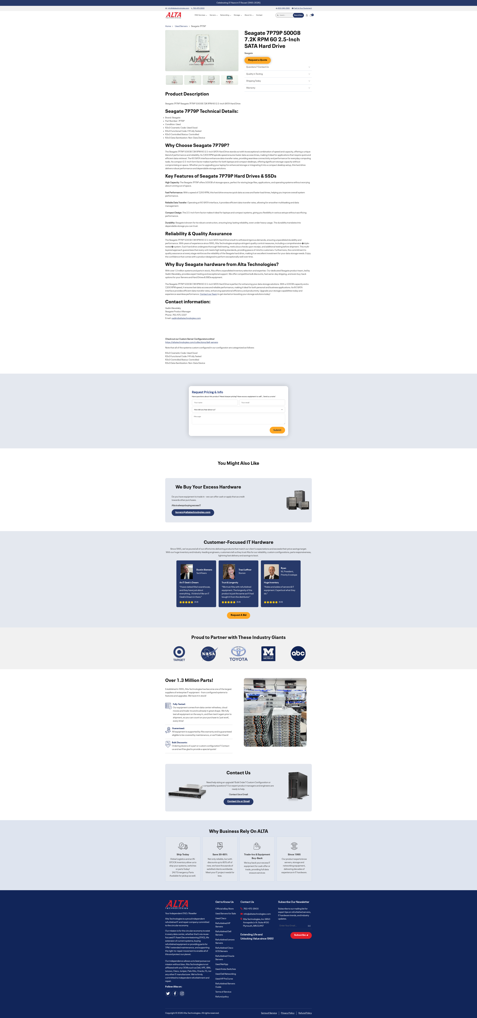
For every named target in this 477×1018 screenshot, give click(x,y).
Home (168, 26)
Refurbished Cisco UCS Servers (224, 949)
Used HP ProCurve (224, 979)
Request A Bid (238, 615)
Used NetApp (221, 964)
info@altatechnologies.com (257, 914)
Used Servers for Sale (225, 914)
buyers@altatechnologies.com (192, 512)
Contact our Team (208, 294)
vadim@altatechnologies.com (186, 318)
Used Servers (181, 26)
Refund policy (222, 997)
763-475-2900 (251, 909)
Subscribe (300, 935)
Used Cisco (220, 918)
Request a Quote (257, 60)
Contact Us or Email (238, 801)
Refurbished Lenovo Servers (225, 941)
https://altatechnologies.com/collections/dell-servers (191, 342)
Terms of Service (223, 992)
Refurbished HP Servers (222, 925)
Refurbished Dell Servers (223, 933)
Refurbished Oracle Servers (224, 958)
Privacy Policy (287, 1013)
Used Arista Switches (225, 969)
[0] (311, 15)
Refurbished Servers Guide (225, 985)
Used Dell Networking (225, 974)
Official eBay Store (224, 909)
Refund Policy (305, 1013)
